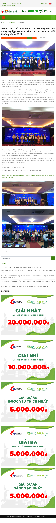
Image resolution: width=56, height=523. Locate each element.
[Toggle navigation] (3, 17)
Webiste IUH (4, 3)
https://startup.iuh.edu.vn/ (15, 173)
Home (4, 22)
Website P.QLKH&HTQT (17, 3)
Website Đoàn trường (6, 5)
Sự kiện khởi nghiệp (12, 22)
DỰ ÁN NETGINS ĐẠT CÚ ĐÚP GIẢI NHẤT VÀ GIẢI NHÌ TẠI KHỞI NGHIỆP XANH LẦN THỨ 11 (23, 267)
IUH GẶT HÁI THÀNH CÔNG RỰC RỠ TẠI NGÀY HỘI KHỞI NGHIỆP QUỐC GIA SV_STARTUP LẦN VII (24, 286)
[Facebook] (54, 3)
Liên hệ (13, 5)
